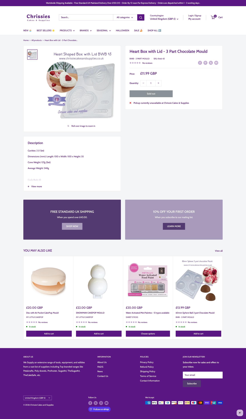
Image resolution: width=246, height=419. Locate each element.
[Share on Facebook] (200, 63)
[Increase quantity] (158, 83)
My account (194, 18)
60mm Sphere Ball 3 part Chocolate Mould (195, 313)
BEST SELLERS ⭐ (46, 30)
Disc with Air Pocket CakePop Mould (42, 313)
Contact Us (102, 376)
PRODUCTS (66, 30)
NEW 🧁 (27, 30)
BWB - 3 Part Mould (139, 58)
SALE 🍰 (138, 30)
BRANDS (84, 30)
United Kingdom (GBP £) (35, 398)
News (100, 371)
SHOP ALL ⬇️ (154, 30)
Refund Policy (147, 366)
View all (219, 250)
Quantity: (134, 83)
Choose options (148, 333)
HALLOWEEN (122, 30)
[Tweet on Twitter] (211, 63)
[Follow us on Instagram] (101, 403)
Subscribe (192, 383)
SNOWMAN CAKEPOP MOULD (90, 313)
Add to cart (49, 333)
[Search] (140, 17)
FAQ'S (100, 366)
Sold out (151, 93)
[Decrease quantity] (143, 83)
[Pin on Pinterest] (205, 63)
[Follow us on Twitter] (96, 403)
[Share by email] (216, 63)
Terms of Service (148, 376)
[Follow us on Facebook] (90, 403)
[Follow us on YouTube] (106, 403)
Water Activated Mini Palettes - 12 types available (147, 313)
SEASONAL (102, 30)
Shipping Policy (147, 371)
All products (36, 40)
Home (26, 40)
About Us (102, 362)
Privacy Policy (146, 362)
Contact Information (150, 380)
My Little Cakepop (34, 317)
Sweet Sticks (132, 317)
